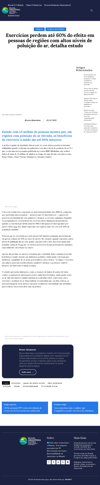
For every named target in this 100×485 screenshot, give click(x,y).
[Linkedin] (58, 462)
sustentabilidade (30, 386)
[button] (91, 10)
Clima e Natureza (55, 29)
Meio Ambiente (55, 383)
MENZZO (68, 479)
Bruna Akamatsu (33, 120)
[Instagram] (54, 462)
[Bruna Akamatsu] (21, 120)
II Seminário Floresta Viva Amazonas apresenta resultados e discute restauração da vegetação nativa (91, 128)
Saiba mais (26, 372)
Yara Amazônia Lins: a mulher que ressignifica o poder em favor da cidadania (73, 409)
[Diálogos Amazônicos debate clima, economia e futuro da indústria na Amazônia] (79, 101)
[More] (89, 54)
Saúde (17, 386)
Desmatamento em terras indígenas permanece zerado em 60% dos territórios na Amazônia (85, 446)
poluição (7, 386)
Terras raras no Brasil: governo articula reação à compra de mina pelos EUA (91, 91)
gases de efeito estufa (34, 383)
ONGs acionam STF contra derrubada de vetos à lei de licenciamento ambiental (23, 409)
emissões (16, 383)
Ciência (39, 29)
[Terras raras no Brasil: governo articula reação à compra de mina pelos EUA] (79, 92)
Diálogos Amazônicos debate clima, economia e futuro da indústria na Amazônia (91, 102)
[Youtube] (68, 462)
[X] (63, 462)
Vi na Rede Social (49, 386)
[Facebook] (49, 462)
